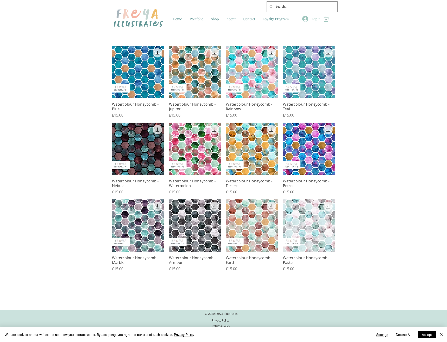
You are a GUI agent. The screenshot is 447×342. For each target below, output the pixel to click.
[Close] (441, 334)
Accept (427, 334)
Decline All (403, 334)
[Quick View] (138, 72)
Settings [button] (382, 334)
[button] (326, 19)
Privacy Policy (184, 334)
